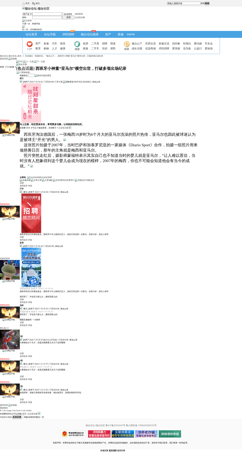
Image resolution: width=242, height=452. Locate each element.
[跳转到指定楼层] (43, 75)
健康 (62, 48)
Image (9, 410)
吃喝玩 (187, 43)
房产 (108, 34)
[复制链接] (25, 72)
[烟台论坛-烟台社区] (36, 8)
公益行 (198, 48)
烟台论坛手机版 (50, 340)
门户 (29, 49)
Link (14, 410)
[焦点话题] (25, 68)
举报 (30, 186)
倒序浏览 (78, 82)
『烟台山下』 (50, 56)
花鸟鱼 (187, 48)
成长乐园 (137, 48)
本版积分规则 (6, 417)
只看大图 (59, 82)
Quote (18, 410)
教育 (38, 48)
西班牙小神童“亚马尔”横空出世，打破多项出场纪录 (80, 56)
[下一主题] (39, 61)
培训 (104, 48)
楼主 (22, 78)
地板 (22, 305)
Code (23, 410)
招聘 (104, 43)
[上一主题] (28, 61)
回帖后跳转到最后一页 (34, 417)
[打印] (19, 61)
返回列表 (4, 59)
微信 (37, 3)
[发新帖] (12, 59)
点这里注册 (80, 17)
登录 (28, 128)
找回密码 (79, 14)
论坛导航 (50, 34)
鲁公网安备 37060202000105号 (141, 425)
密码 (24, 17)
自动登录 (68, 14)
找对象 (176, 43)
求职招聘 (68, 34)
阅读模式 (87, 82)
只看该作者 (49, 82)
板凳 (22, 243)
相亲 (62, 43)
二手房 (95, 43)
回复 (22, 183)
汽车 (54, 43)
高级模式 (4, 408)
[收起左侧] (21, 64)
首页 (27, 3)
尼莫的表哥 (5, 258)
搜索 (203, 3)
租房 (85, 43)
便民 (113, 48)
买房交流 (150, 43)
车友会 (209, 43)
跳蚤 (85, 48)
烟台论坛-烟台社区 (8, 56)
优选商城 (150, 48)
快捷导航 (131, 34)
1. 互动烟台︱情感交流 (33, 56)
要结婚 (198, 43)
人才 (54, 48)
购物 (46, 48)
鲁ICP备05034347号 (115, 425)
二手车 (95, 48)
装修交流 (164, 43)
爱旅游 (209, 48)
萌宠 (113, 43)
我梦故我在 (5, 120)
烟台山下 (137, 43)
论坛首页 (31, 34)
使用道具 (24, 186)
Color (4, 410)
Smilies (29, 410)
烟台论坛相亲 (90, 34)
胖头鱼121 (4, 328)
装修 (121, 34)
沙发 (22, 188)
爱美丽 (176, 48)
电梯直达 (24, 75)
